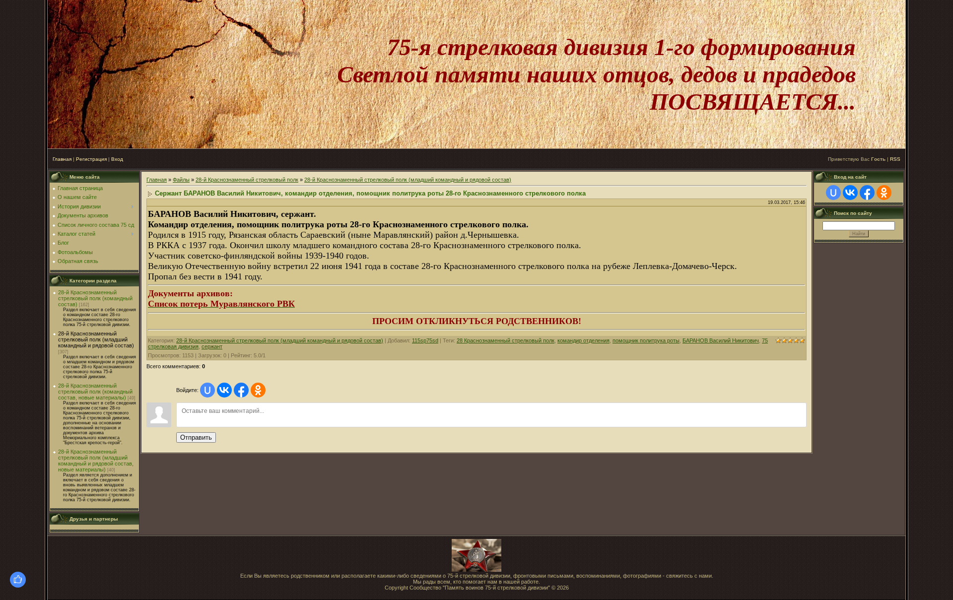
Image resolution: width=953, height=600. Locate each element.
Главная (62, 159)
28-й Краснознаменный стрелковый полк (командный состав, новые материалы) (95, 391)
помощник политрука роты (646, 340)
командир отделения (583, 340)
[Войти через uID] (207, 390)
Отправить (196, 437)
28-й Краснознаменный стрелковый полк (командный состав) (95, 298)
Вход (117, 159)
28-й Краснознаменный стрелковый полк (247, 180)
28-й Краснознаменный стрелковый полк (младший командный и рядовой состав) (96, 339)
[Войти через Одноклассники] (258, 390)
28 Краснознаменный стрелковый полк (505, 340)
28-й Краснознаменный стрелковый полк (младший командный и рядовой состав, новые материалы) (96, 460)
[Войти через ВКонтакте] (224, 390)
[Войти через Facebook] (241, 390)
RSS (895, 159)
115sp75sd (425, 340)
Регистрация (91, 159)
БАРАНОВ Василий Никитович (720, 340)
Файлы (181, 180)
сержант (212, 346)
